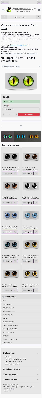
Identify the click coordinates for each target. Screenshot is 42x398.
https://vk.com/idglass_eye (18, 45)
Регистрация (7, 304)
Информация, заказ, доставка (16, 359)
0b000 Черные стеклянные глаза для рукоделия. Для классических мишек (10, 168)
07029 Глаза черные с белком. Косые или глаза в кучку (31, 198)
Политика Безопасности (14, 361)
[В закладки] (15, 173)
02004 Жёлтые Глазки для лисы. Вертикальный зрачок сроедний (30, 256)
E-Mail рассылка (8, 343)
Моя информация (9, 311)
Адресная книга (8, 315)
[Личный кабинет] (39, 2)
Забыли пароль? (8, 308)
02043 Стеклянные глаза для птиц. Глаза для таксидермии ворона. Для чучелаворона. (30, 285)
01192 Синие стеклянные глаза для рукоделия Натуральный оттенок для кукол (10, 227)
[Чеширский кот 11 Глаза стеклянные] (21, 81)
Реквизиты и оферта (12, 364)
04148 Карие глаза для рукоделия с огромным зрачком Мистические (9, 285)
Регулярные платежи (10, 329)
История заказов (8, 322)
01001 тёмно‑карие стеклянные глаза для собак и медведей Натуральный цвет (29, 168)
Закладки (6, 318)
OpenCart (15, 385)
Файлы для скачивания (10, 325)
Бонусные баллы (8, 332)
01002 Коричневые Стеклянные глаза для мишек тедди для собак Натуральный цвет (9, 198)
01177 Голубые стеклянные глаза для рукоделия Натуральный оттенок (30, 227)
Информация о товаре (11, 66)
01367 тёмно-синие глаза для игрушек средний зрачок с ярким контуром (10, 256)
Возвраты (6, 336)
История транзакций (10, 339)
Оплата (8, 357)
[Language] (3, 2)
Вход (4, 300)
